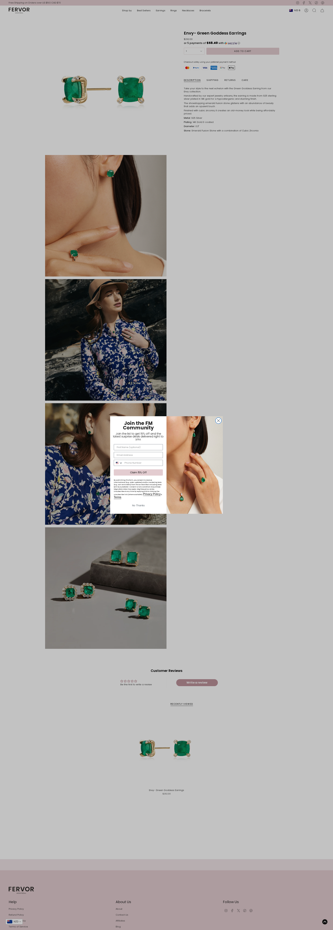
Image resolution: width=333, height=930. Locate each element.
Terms (117, 497)
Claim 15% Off (138, 472)
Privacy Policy (152, 494)
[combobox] (118, 463)
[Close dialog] (218, 421)
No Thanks (138, 505)
